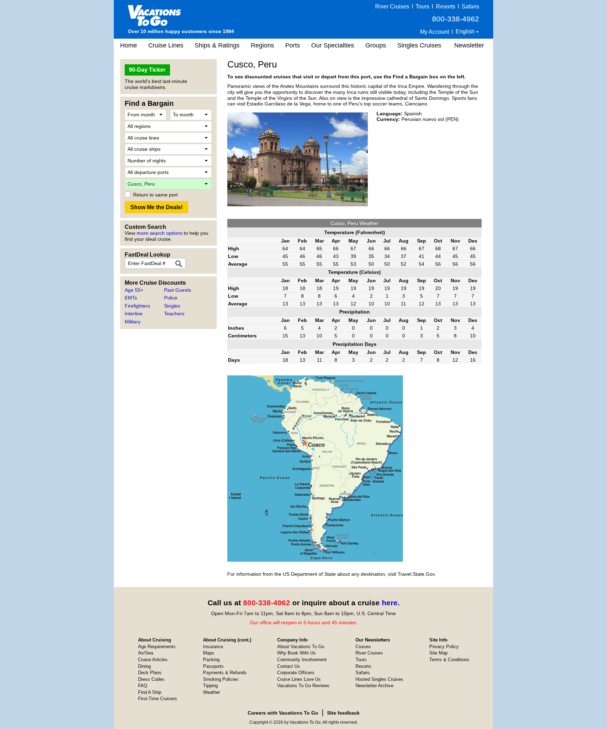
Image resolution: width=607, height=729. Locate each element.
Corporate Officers (295, 672)
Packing (211, 659)
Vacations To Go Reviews (303, 685)
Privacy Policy (444, 646)
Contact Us (288, 666)
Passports (213, 666)
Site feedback (343, 713)
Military (133, 321)
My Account (434, 32)
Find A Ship (149, 692)
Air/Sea (145, 653)
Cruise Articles (153, 659)
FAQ (142, 685)
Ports (292, 45)
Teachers (174, 313)
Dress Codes (151, 679)
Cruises (363, 646)
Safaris (470, 6)
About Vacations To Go (300, 646)
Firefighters (137, 306)
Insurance (213, 646)
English (466, 31)
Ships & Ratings (217, 45)
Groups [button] (375, 45)
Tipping (210, 685)
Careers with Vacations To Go (283, 713)
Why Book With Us (296, 653)
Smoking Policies (221, 679)
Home (128, 45)
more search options (159, 233)
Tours (422, 6)
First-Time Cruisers (157, 698)
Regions (262, 45)
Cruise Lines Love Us (299, 679)
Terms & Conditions (449, 659)
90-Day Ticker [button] (147, 70)
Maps (208, 653)
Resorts (445, 6)
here (390, 603)
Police (170, 298)
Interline (134, 313)
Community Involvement (302, 659)
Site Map (438, 653)
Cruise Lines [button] (165, 45)
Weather (211, 692)
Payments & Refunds (225, 672)
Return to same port (155, 195)
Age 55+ (134, 290)
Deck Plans (150, 672)
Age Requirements (157, 646)
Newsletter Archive (374, 685)
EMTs (131, 298)
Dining (144, 666)
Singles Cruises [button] (419, 45)
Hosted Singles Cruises (379, 679)
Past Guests (177, 290)
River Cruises (392, 6)
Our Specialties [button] (332, 45)
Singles (172, 306)
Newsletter (469, 45)
